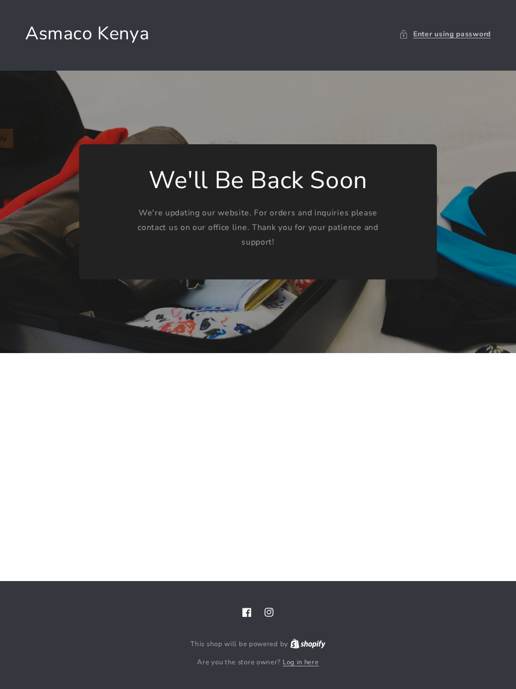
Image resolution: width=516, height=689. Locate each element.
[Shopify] (308, 644)
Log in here (301, 662)
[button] (445, 34)
